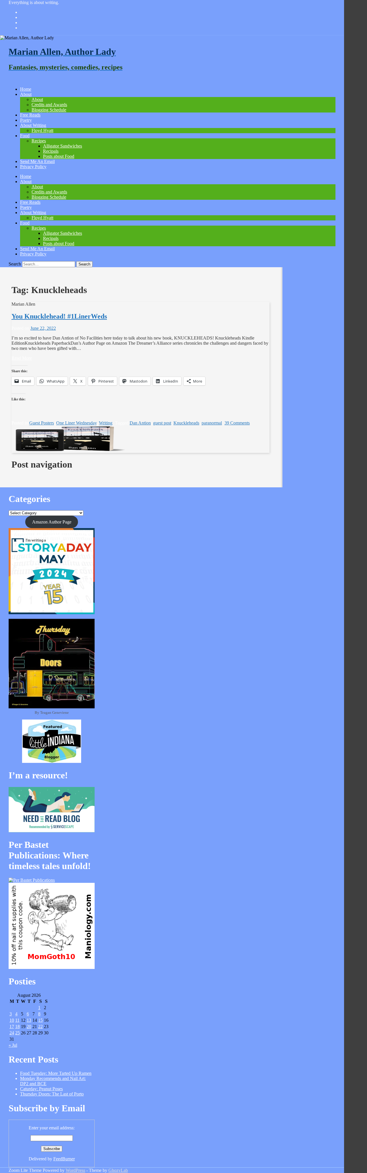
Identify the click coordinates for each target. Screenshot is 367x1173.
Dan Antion (140, 422)
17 (11, 1026)
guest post (162, 422)
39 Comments (237, 422)
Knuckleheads (186, 422)
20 (29, 1026)
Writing (105, 422)
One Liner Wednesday (76, 422)
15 (40, 1020)
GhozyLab (118, 1170)
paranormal (212, 422)
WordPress (75, 1170)
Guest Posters (41, 422)
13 (29, 1020)
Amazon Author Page (51, 521)
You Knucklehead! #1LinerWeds (59, 316)
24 (11, 1032)
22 (40, 1026)
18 (17, 1026)
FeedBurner (64, 1158)
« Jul (13, 1045)
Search (15, 263)
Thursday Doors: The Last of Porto (52, 1093)
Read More (21, 358)
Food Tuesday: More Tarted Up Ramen (55, 1073)
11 (17, 1020)
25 (17, 1032)
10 (11, 1020)
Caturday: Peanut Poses (41, 1088)
